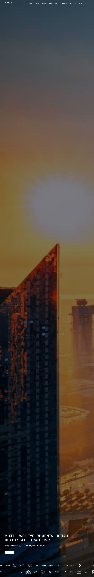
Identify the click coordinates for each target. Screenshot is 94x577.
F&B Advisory (64, 3)
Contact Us (87, 3)
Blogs (80, 3)
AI (70, 3)
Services (37, 3)
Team (75, 3)
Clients (50, 3)
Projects (56, 3)
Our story (30, 3)
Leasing (44, 3)
